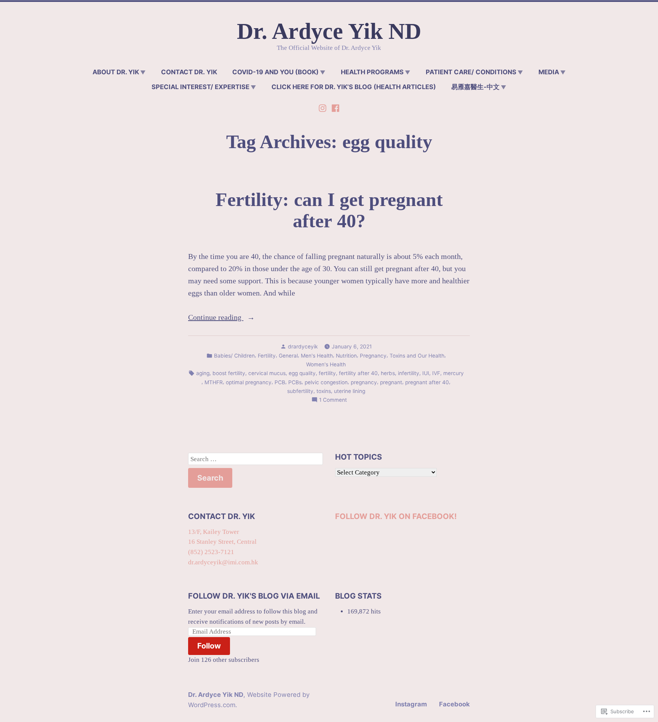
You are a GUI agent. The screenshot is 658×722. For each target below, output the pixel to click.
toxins (323, 391)
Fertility (267, 356)
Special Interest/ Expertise (200, 87)
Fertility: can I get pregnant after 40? (329, 210)
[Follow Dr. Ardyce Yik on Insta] (323, 107)
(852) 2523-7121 (211, 552)
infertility (408, 373)
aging (202, 373)
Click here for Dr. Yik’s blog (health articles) (354, 87)
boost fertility (228, 373)
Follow (209, 645)
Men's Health (317, 356)
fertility (327, 373)
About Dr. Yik (116, 72)
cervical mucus (267, 373)
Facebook (454, 704)
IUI (425, 373)
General (288, 356)
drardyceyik (303, 346)
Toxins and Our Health (417, 356)
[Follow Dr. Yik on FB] (334, 107)
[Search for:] (255, 459)
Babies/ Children (234, 356)
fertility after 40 (358, 373)
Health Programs (372, 72)
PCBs (295, 382)
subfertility (300, 391)
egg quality (302, 373)
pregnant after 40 (427, 382)
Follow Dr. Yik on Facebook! (396, 516)
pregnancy (364, 382)
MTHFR (213, 382)
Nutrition (346, 356)
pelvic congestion (326, 382)
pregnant (391, 382)
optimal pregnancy (249, 382)
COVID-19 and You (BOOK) (275, 72)
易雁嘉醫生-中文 (475, 87)
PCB (280, 382)
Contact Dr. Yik (189, 72)
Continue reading (215, 318)
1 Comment (333, 400)
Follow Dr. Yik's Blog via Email (254, 596)
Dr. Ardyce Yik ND (329, 31)
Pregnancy (373, 356)
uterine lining (349, 391)
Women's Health (326, 364)
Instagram (411, 704)
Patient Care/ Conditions (471, 72)
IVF (436, 373)
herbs (388, 373)
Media (548, 72)
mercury (453, 373)
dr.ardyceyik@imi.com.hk (223, 562)
